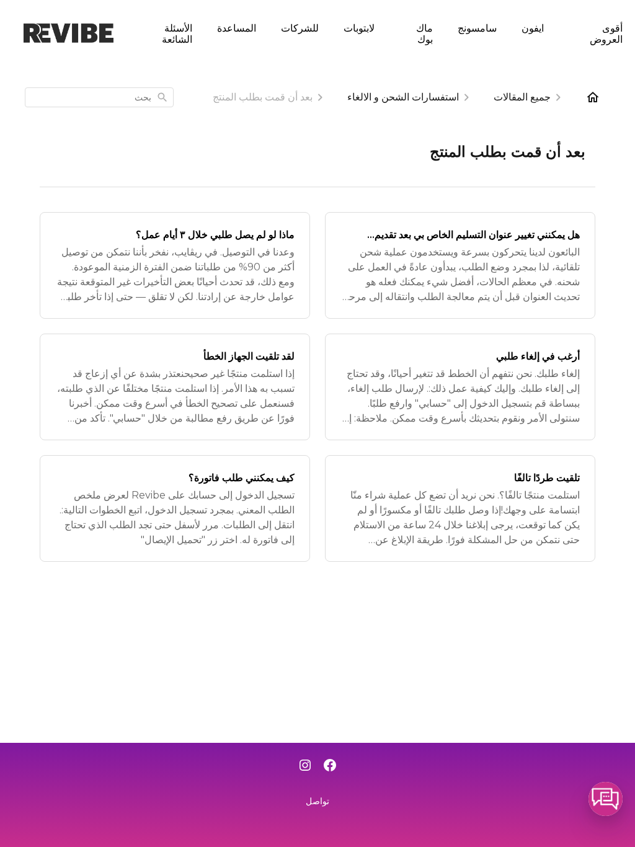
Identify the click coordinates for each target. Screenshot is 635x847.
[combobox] (99, 97)
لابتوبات (359, 27)
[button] (605, 799)
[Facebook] (329, 766)
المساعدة (236, 27)
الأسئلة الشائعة (177, 33)
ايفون (533, 27)
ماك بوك (424, 33)
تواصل (317, 801)
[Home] (592, 97)
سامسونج (477, 27)
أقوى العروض (606, 33)
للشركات (300, 27)
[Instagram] (305, 766)
